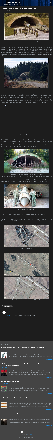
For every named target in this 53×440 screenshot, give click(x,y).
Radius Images (29, 434)
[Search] (51, 3)
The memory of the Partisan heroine (11, 414)
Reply (8, 317)
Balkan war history (13, 2)
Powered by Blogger (27, 432)
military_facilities (8, 306)
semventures (10, 311)
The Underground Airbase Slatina (10, 381)
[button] (51, 8)
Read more (49, 359)
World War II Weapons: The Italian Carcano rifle (14, 398)
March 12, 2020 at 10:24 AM (19, 311)
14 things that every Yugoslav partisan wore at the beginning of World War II (22, 347)
